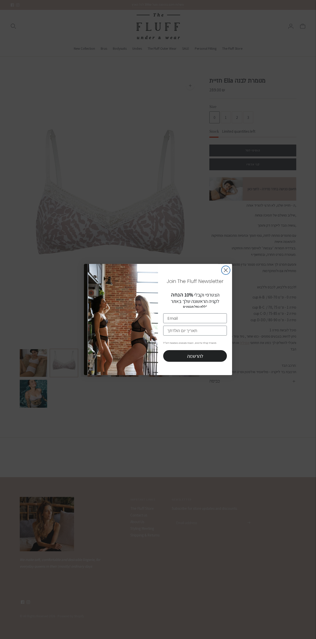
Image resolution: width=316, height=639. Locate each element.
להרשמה (195, 356)
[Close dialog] (225, 270)
